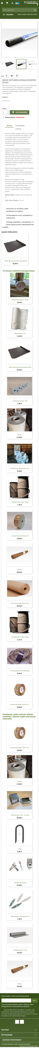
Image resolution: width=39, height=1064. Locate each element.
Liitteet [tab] (18, 129)
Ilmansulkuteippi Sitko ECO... (20, 704)
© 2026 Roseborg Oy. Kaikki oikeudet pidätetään (16, 1044)
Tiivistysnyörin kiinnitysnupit (20, 671)
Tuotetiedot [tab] (20, 126)
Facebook (17, 1022)
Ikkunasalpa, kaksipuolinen (20, 916)
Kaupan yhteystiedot (11, 1040)
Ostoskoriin (19, 112)
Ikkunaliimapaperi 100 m (20, 300)
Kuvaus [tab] (9, 126)
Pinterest (17, 76)
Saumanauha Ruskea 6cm (20, 536)
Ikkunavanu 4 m (20, 333)
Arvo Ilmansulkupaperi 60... (20, 603)
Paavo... (20, 435)
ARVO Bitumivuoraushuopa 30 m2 (15, 261)
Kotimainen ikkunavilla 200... (20, 468)
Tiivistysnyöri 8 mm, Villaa (20, 637)
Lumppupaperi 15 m (20, 950)
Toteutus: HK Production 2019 (29, 1046)
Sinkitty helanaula (20, 882)
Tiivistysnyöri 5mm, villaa (20, 502)
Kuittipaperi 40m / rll (20, 401)
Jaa (6, 76)
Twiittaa (12, 76)
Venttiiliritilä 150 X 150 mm (20, 815)
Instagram (22, 1022)
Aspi (20, 849)
